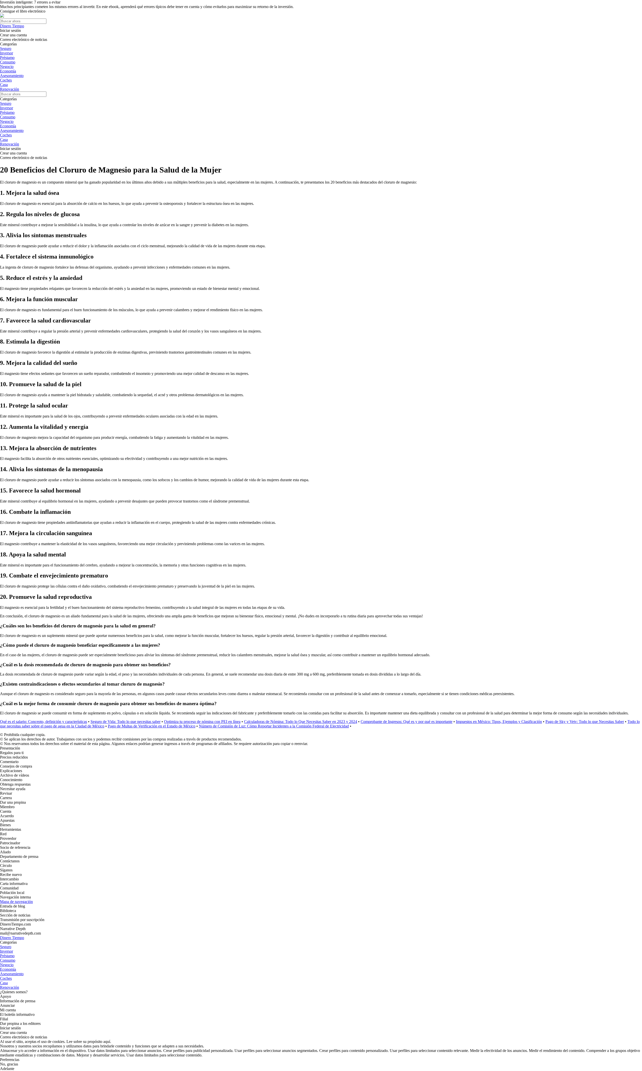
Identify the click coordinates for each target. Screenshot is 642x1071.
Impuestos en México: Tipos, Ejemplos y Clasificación (499, 721)
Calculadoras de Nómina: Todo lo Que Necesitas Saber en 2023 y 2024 (300, 721)
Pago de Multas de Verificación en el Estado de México (151, 726)
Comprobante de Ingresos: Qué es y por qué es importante (406, 721)
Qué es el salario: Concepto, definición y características (43, 721)
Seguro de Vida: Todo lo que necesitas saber (125, 721)
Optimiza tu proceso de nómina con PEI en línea (202, 721)
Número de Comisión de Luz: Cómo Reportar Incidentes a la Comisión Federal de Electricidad (274, 726)
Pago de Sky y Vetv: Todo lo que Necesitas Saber (584, 721)
